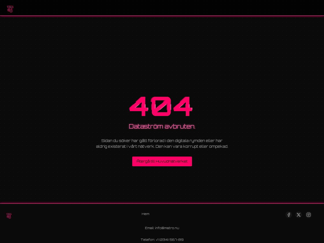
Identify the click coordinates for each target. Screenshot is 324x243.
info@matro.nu (167, 228)
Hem (145, 214)
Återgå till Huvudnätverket (162, 161)
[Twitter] (298, 214)
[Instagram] (308, 214)
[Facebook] (288, 214)
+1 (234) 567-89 (170, 239)
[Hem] (9, 7)
